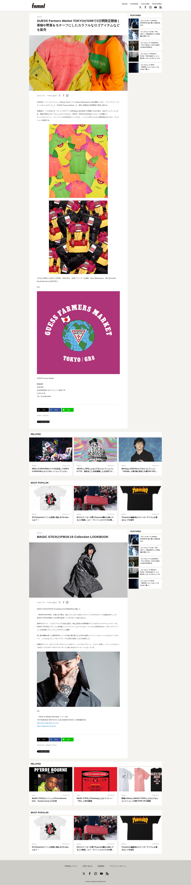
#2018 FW (40, 745)
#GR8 (39, 415)
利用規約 (101, 866)
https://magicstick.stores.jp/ (46, 726)
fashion (39, 17)
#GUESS (45, 415)
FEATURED (157, 4)
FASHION (134, 4)
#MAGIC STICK (51, 745)
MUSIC (125, 4)
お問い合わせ (87, 866)
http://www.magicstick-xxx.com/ (48, 723)
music (33, 795)
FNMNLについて (71, 866)
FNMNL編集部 (52, 96)
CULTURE (145, 4)
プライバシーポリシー (118, 866)
